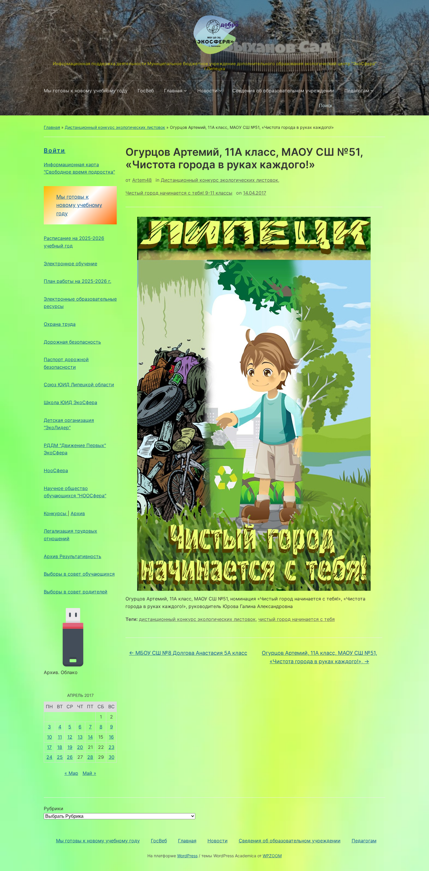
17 (49, 747)
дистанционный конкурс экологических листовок (197, 619)
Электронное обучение (70, 263)
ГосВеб (146, 90)
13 (80, 737)
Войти (54, 150)
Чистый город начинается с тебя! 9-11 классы (178, 193)
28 (90, 757)
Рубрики (53, 808)
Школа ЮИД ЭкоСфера (70, 402)
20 (80, 747)
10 (49, 737)
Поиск (378, 106)
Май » (89, 773)
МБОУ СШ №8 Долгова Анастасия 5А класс (188, 653)
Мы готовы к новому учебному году (86, 90)
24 (49, 757)
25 (60, 757)
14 (90, 737)
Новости (207, 90)
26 (70, 757)
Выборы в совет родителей (75, 592)
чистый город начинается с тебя (296, 619)
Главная (173, 90)
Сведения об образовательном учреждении (283, 90)
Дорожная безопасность (72, 342)
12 (69, 737)
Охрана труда (60, 324)
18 (59, 747)
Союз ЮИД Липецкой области (79, 384)
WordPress (187, 855)
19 (69, 747)
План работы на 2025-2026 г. (77, 281)
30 (111, 757)
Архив (78, 513)
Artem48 (142, 180)
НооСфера (56, 470)
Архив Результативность (72, 556)
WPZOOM (272, 855)
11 (60, 737)
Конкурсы (56, 513)
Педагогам (356, 90)
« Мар (71, 773)
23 (111, 747)
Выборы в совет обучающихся (79, 574)
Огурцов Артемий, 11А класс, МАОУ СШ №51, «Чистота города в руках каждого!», (319, 657)
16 (111, 737)
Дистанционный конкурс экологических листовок (115, 127)
